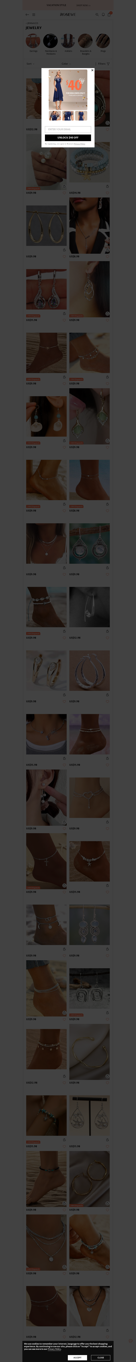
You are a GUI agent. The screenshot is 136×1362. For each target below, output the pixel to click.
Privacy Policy (54, 1349)
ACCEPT (77, 1357)
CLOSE (101, 1357)
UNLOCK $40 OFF (68, 137)
